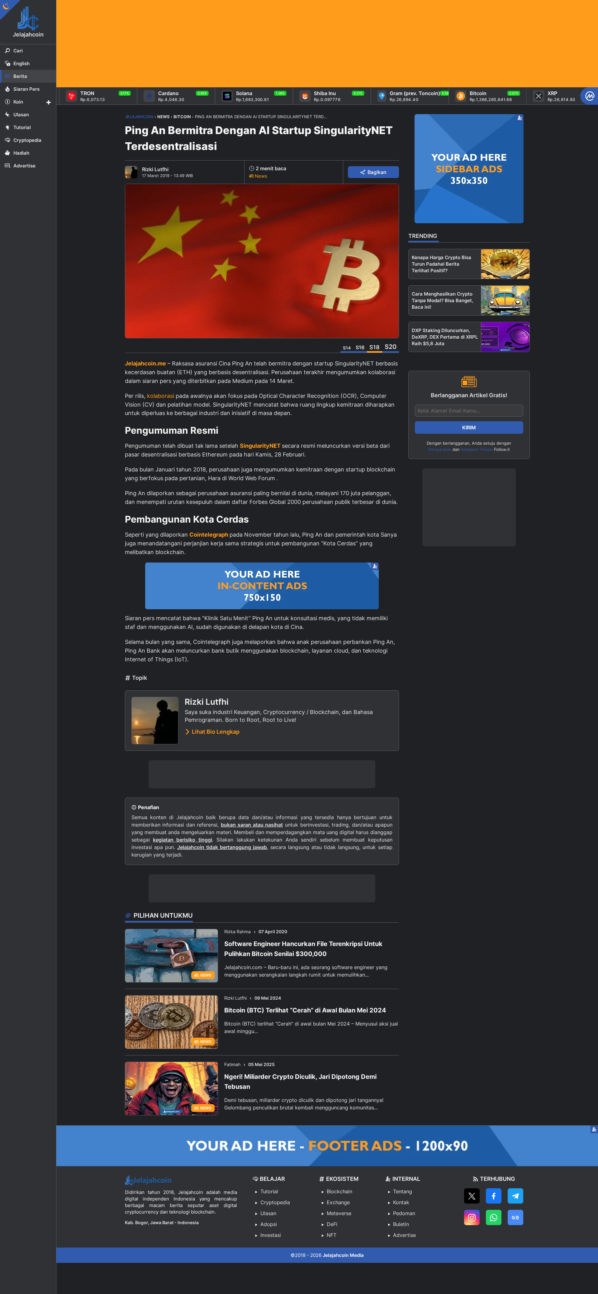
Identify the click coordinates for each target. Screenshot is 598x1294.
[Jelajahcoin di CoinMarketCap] (589, 96)
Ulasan (268, 1213)
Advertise (404, 1235)
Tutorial (269, 1191)
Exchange (338, 1202)
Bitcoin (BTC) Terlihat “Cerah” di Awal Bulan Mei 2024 (305, 1010)
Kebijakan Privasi (477, 449)
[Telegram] (515, 1196)
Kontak (401, 1202)
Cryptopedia (275, 1202)
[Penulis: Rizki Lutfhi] (131, 172)
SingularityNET (261, 445)
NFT (331, 1235)
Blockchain (339, 1191)
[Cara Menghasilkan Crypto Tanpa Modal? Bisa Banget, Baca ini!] (505, 300)
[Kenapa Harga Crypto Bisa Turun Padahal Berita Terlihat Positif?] (505, 264)
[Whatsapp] (493, 1217)
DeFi (332, 1224)
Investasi (270, 1235)
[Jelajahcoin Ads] (262, 586)
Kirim (469, 427)
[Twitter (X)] (472, 1196)
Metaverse (339, 1213)
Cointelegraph (209, 534)
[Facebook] (493, 1196)
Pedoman (404, 1213)
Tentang (402, 1191)
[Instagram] (472, 1217)
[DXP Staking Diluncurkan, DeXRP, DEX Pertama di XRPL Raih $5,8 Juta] (505, 337)
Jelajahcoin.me (145, 363)
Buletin (401, 1224)
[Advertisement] (243, 43)
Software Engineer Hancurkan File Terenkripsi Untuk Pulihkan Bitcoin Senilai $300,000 (303, 949)
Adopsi (268, 1224)
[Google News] (515, 1217)
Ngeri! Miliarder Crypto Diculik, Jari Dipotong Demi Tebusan (300, 1081)
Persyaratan (439, 449)
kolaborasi (161, 396)
